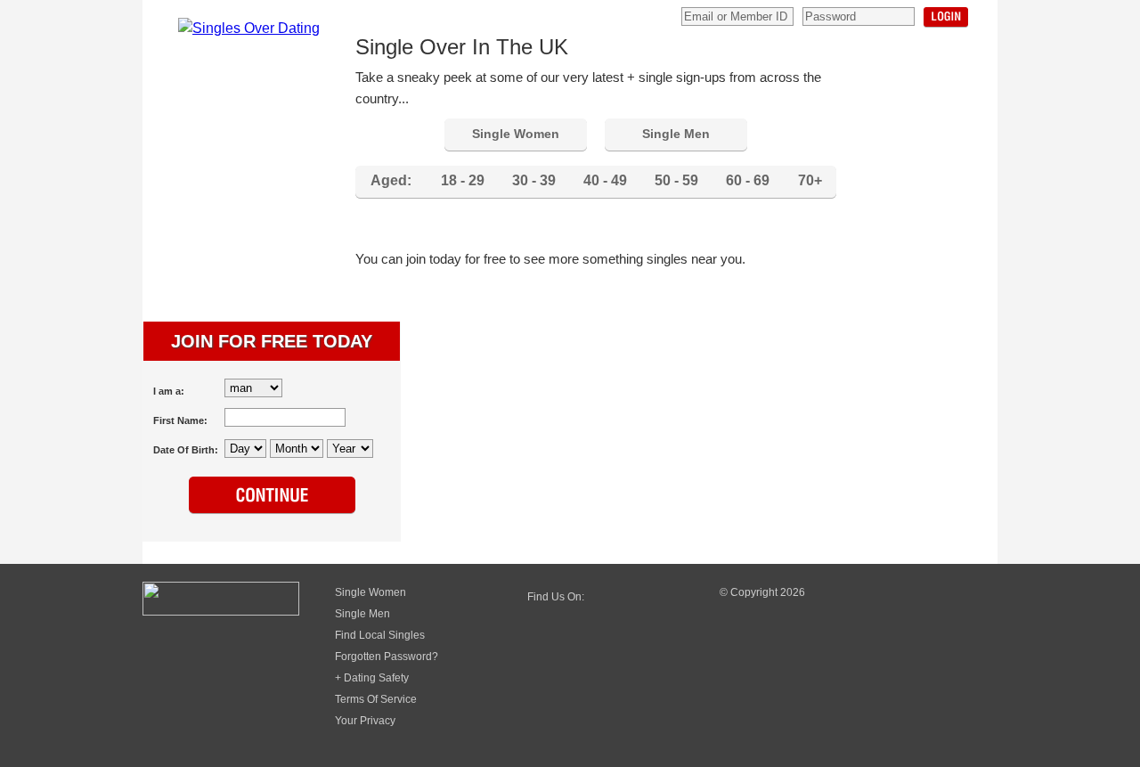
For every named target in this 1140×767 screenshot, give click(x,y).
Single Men (676, 133)
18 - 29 (462, 180)
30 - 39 (534, 180)
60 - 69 (748, 180)
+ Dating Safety (372, 678)
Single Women (515, 133)
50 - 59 (676, 180)
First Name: (180, 420)
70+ (810, 180)
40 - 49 (605, 180)
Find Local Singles (380, 635)
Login (946, 17)
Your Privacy (365, 720)
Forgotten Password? (386, 656)
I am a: (168, 391)
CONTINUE (272, 496)
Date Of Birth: (185, 450)
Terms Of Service (376, 699)
